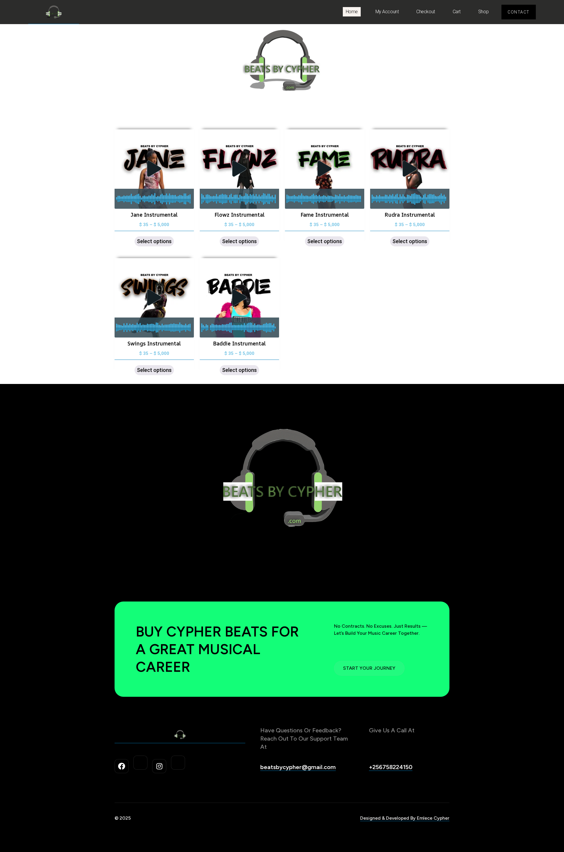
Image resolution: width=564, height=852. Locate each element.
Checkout (425, 11)
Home (352, 11)
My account (387, 11)
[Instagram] (159, 766)
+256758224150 (390, 767)
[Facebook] (122, 766)
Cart (457, 11)
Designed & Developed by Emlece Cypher (404, 818)
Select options (154, 241)
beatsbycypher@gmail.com (298, 767)
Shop (483, 11)
